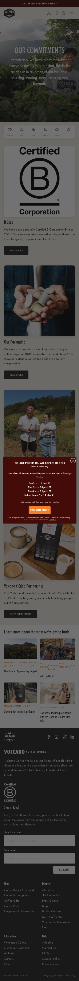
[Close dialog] (73, 461)
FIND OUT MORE (39, 510)
